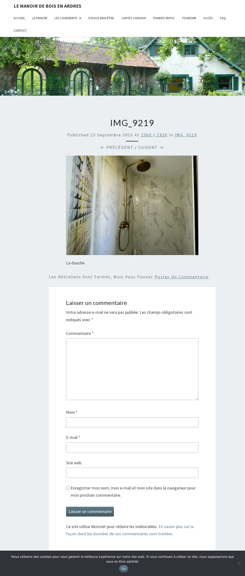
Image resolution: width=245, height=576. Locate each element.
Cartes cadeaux (133, 18)
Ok (124, 569)
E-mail (73, 437)
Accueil (19, 18)
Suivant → (151, 147)
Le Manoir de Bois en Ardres (47, 6)
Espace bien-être (101, 18)
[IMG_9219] (132, 207)
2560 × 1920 (154, 135)
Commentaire (80, 333)
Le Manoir (39, 18)
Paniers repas (164, 18)
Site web (73, 462)
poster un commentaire (181, 276)
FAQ (223, 18)
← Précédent (117, 147)
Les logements (66, 18)
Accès (208, 18)
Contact (20, 30)
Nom (72, 412)
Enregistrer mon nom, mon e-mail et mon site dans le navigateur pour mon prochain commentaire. (133, 491)
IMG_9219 (186, 135)
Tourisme (189, 18)
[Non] (239, 563)
